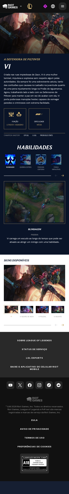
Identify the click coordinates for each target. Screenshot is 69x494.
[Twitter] (20, 385)
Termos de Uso (34, 437)
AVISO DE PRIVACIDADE (34, 429)
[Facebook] (30, 385)
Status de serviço (34, 349)
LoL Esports (34, 358)
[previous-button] (56, 176)
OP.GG (26, 135)
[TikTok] (49, 385)
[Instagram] (39, 385)
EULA (34, 420)
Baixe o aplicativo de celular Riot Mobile (34, 367)
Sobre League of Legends (34, 340)
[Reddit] (58, 385)
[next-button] (62, 176)
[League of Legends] (29, 6)
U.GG (34, 135)
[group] (33, 162)
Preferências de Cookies (34, 446)
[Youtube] (10, 385)
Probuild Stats (46, 135)
